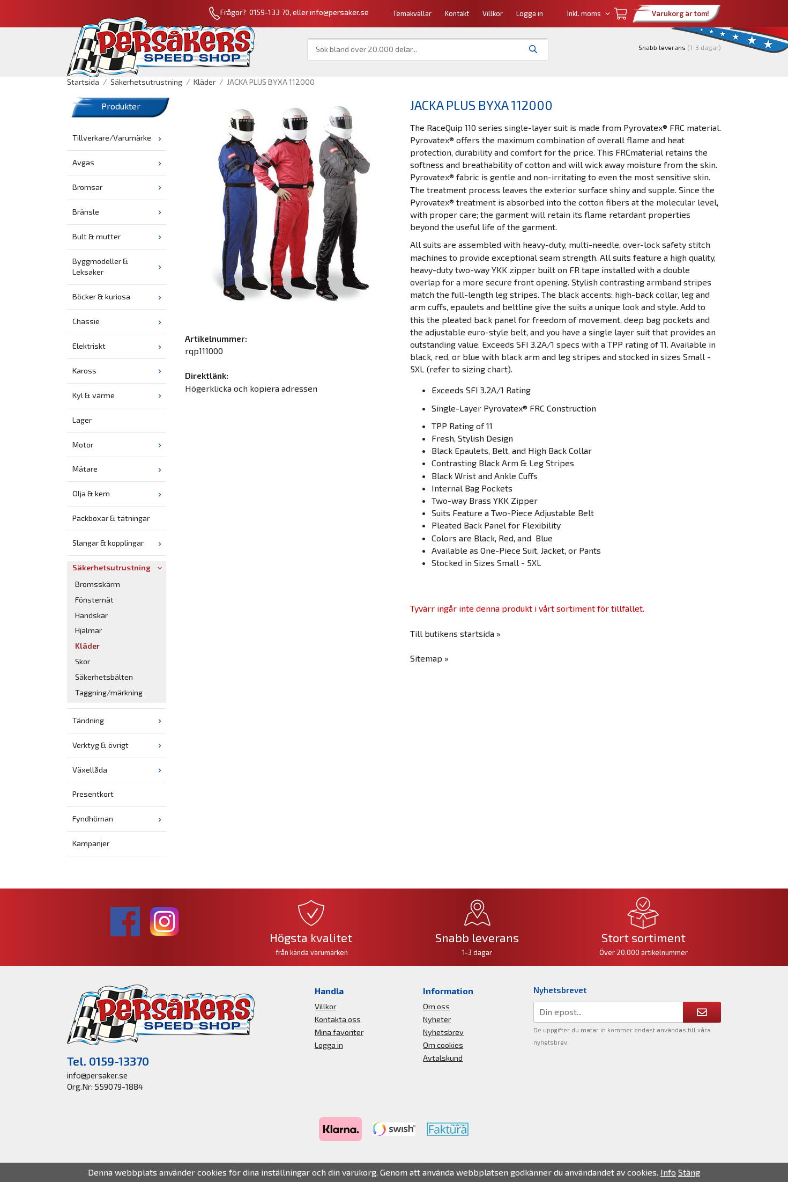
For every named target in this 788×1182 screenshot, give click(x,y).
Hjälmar (88, 630)
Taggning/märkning (109, 692)
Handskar (91, 615)
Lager (82, 419)
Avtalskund (443, 1057)
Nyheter (437, 1019)
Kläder (87, 645)
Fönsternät (94, 599)
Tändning (88, 720)
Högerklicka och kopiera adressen (251, 388)
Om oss (436, 1006)
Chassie (86, 321)
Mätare (85, 468)
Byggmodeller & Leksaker (100, 266)
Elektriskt (89, 345)
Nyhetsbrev (443, 1032)
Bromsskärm (97, 584)
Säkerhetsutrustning (111, 567)
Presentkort (93, 793)
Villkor (492, 13)
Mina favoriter (339, 1032)
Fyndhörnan (92, 818)
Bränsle (85, 211)
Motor (82, 444)
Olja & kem (91, 493)
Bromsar (87, 187)
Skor (82, 661)
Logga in (529, 13)
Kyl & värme (93, 395)
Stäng (689, 1172)
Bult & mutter (96, 236)
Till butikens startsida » (455, 633)
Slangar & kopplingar (108, 542)
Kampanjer (90, 843)
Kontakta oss (338, 1019)
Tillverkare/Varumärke (111, 137)
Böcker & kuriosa (101, 296)
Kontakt (457, 13)
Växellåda (89, 769)
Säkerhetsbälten (104, 676)
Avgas (83, 162)
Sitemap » (429, 658)
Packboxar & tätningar (111, 518)
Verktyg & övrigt (100, 745)
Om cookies (443, 1044)
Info (668, 1172)
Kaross (84, 370)
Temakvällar (412, 13)
